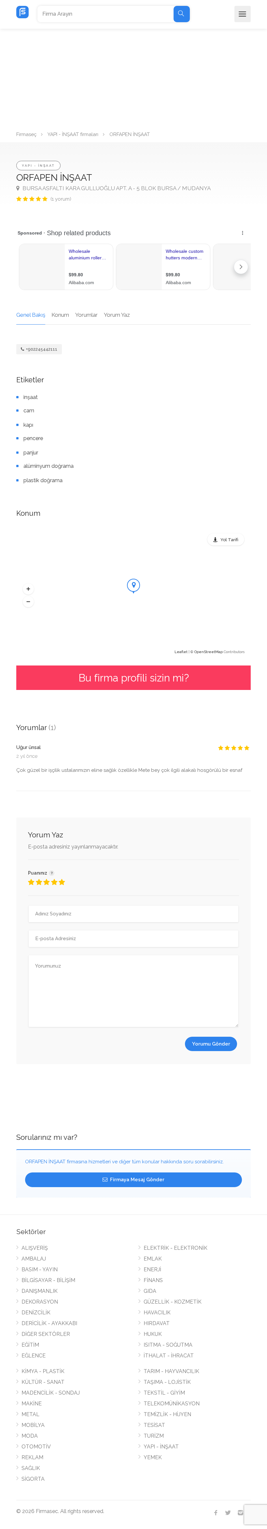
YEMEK (153, 1457)
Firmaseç (26, 134)
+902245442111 (41, 349)
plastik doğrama (43, 480)
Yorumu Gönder (211, 1044)
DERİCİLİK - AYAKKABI (49, 1323)
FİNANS (153, 1280)
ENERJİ (152, 1269)
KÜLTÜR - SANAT (42, 1382)
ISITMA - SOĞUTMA (168, 1345)
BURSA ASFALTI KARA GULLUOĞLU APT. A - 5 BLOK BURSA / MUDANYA (116, 188)
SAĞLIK (30, 1468)
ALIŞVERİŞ (34, 1248)
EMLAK (153, 1259)
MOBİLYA (33, 1425)
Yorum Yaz (117, 315)
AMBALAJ (33, 1259)
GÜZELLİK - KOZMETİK (173, 1302)
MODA (29, 1436)
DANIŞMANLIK (39, 1291)
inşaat (30, 397)
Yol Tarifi (229, 539)
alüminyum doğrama (48, 466)
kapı (28, 425)
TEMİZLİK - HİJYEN (167, 1414)
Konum (60, 315)
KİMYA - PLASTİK (42, 1371)
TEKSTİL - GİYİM (164, 1393)
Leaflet (181, 652)
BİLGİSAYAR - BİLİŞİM (48, 1280)
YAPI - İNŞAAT (38, 165)
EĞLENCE (33, 1356)
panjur (30, 453)
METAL (30, 1414)
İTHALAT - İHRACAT (169, 1356)
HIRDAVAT (157, 1323)
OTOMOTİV (36, 1447)
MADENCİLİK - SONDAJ (50, 1393)
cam (28, 410)
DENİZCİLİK (35, 1312)
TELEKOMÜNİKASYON (172, 1403)
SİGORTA (33, 1479)
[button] (28, 589)
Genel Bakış (30, 315)
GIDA (150, 1291)
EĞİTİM (30, 1345)
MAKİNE (31, 1403)
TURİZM (154, 1436)
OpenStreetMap (208, 652)
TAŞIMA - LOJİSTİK (167, 1382)
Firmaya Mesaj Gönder (136, 1180)
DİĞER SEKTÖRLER (45, 1334)
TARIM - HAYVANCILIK (171, 1371)
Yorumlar (86, 315)
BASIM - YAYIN (39, 1269)
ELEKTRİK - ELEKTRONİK (175, 1248)
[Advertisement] (133, 77)
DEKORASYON (39, 1302)
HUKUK (153, 1334)
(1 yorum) (60, 199)
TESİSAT (154, 1425)
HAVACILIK (157, 1312)
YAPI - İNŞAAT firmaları (73, 134)
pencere (33, 438)
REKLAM (32, 1457)
